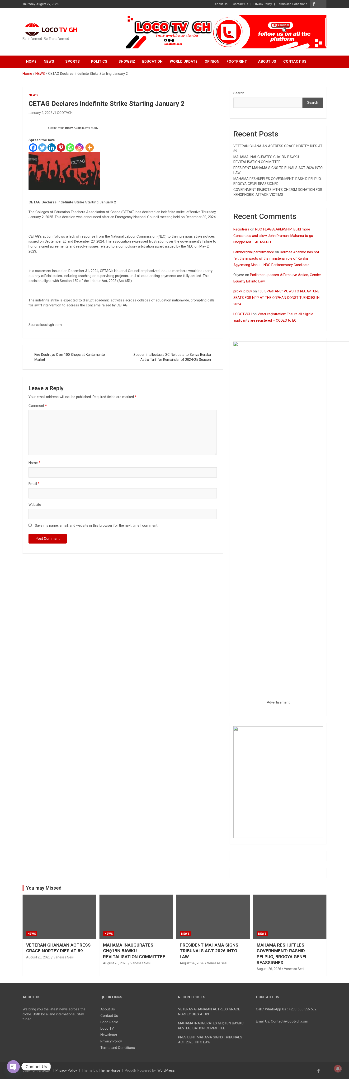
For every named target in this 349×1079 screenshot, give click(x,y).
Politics (99, 61)
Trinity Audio (73, 128)
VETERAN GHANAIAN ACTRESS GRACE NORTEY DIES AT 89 (58, 948)
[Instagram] (79, 147)
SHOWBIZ (126, 61)
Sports (72, 61)
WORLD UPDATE (184, 61)
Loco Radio (109, 1022)
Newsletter (108, 1035)
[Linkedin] (51, 147)
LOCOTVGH (63, 113)
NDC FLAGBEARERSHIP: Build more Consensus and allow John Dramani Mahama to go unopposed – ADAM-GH (273, 235)
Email (33, 484)
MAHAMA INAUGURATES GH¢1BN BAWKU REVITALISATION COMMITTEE (134, 950)
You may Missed (43, 888)
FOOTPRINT (236, 61)
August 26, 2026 (38, 957)
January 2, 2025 (40, 113)
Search (238, 93)
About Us (220, 4)
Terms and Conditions (292, 4)
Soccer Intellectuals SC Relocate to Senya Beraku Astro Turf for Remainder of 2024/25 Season (172, 357)
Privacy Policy (263, 4)
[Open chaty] (13, 1066)
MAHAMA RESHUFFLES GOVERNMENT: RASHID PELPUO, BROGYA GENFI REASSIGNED (281, 953)
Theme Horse (109, 1070)
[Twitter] (42, 147)
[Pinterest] (61, 147)
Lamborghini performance (253, 252)
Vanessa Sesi (63, 957)
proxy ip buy (242, 291)
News (49, 61)
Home (31, 61)
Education (152, 61)
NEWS (33, 95)
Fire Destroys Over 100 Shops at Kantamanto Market (69, 357)
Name (34, 463)
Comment (37, 405)
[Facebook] (33, 147)
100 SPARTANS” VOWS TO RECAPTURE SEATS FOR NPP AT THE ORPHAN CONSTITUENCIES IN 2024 (276, 297)
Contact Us (240, 4)
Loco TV (107, 1028)
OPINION (212, 61)
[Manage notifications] (338, 1068)
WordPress (166, 1070)
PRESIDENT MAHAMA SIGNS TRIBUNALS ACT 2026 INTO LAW (209, 950)
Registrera (241, 229)
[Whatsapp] (70, 147)
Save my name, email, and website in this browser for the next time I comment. (96, 525)
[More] (89, 147)
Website (34, 504)
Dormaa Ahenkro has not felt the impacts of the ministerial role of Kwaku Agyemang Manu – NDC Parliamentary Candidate (276, 258)
